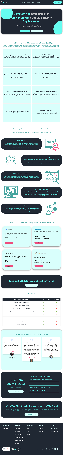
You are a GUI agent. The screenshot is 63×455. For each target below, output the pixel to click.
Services (23, 2)
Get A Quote (57, 2)
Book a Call (16, 391)
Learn (33, 2)
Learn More (38, 242)
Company (38, 2)
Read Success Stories (37, 31)
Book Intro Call (24, 31)
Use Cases (28, 2)
